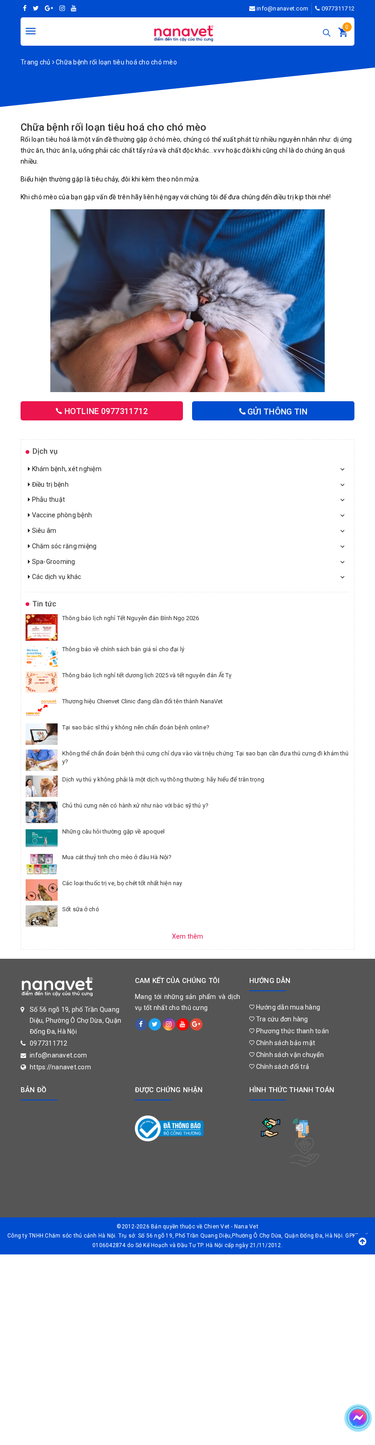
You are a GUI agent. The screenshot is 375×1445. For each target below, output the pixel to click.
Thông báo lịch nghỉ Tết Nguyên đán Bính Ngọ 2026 (130, 618)
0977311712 (338, 8)
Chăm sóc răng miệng (63, 546)
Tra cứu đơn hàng (281, 1019)
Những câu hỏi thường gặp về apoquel (113, 831)
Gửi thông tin (277, 411)
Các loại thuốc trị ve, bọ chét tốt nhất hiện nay (122, 883)
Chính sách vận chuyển (289, 1054)
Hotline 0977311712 (105, 411)
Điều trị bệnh (49, 484)
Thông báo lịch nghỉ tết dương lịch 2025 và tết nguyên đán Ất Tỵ (146, 675)
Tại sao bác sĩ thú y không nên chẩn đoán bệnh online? (135, 727)
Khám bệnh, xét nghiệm (66, 469)
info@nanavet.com (282, 8)
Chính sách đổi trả (281, 1066)
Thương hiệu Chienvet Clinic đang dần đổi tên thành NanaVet (142, 701)
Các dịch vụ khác (55, 576)
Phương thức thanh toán (291, 1031)
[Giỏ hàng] (343, 34)
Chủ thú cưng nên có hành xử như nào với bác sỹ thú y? (135, 805)
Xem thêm (188, 936)
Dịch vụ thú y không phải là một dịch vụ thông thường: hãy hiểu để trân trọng (163, 779)
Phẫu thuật (47, 499)
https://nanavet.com (60, 1067)
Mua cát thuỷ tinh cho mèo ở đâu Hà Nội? (116, 857)
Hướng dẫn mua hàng (287, 1007)
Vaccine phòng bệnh (61, 515)
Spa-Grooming (52, 561)
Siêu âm (43, 530)
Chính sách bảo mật (284, 1043)
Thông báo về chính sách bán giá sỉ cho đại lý (123, 649)
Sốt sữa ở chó (80, 909)
